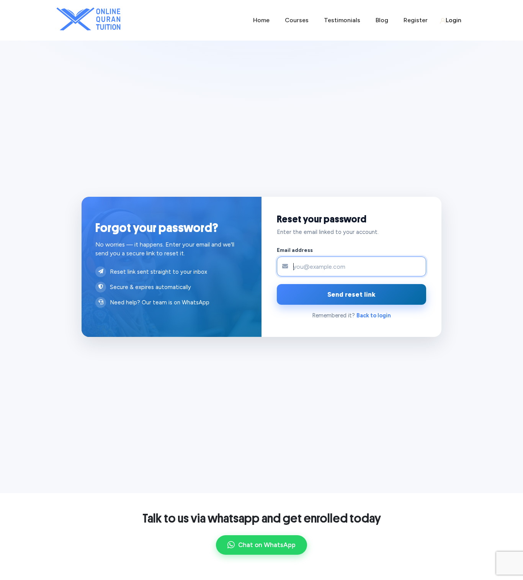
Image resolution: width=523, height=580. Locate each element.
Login (453, 20)
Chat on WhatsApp (267, 545)
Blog (382, 20)
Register (416, 20)
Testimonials (342, 20)
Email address (295, 250)
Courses (297, 20)
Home (261, 20)
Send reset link (351, 294)
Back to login (373, 315)
